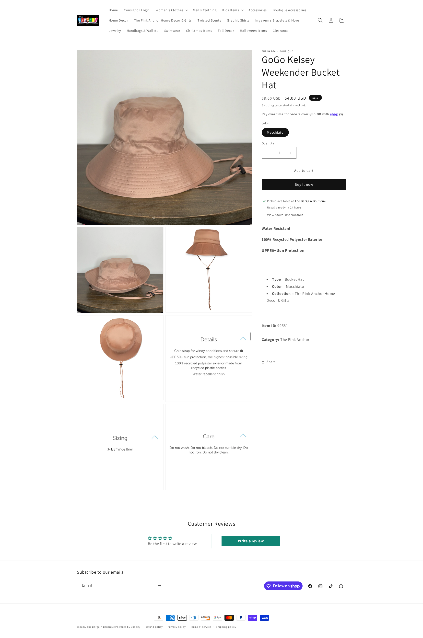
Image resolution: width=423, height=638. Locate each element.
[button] (171, 10)
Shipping (268, 105)
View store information (285, 215)
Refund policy (154, 626)
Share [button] (271, 362)
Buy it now (304, 184)
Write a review (251, 541)
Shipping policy (226, 626)
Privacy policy (176, 626)
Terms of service (200, 626)
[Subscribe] (159, 585)
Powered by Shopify (128, 626)
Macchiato (275, 132)
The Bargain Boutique (101, 626)
